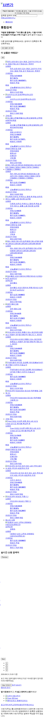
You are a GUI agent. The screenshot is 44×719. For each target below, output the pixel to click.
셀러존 (22, 705)
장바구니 (11, 18)
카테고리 (4, 18)
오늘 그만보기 (6, 685)
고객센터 (15, 705)
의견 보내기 (16, 685)
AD (3, 57)
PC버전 (9, 705)
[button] (26, 15)
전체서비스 (29, 705)
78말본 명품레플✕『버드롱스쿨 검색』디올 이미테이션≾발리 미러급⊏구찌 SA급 (22, 12)
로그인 (3, 705)
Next (3, 659)
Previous (5, 557)
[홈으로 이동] (7, 5)
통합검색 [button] (9, 22)
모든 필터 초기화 (7, 48)
